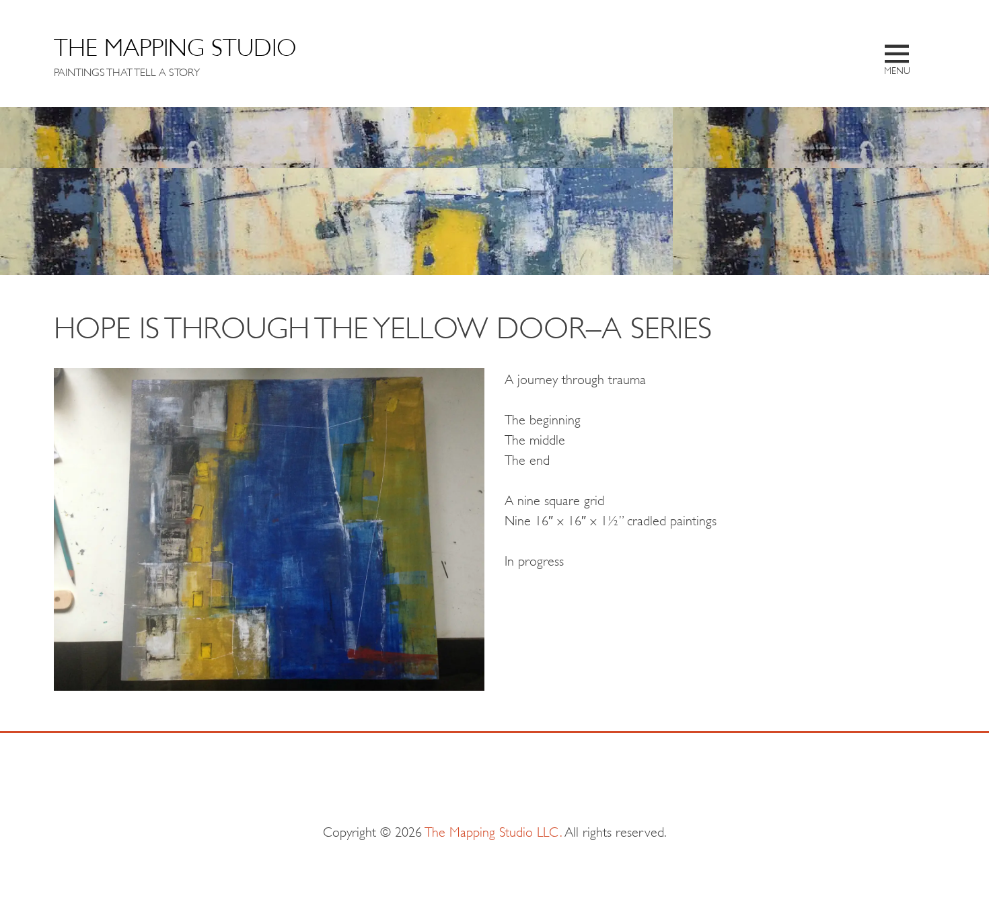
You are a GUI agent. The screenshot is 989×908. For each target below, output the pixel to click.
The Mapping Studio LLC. (493, 830)
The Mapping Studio (175, 44)
